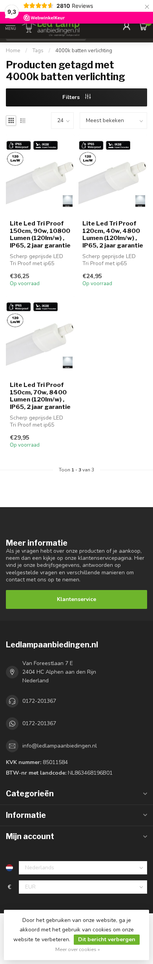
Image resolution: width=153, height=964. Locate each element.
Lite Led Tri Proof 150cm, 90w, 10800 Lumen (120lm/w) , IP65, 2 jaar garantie (40, 234)
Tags (38, 50)
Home (13, 50)
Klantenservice (76, 599)
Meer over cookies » (77, 949)
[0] (142, 26)
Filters (71, 97)
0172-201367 (39, 701)
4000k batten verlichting (83, 50)
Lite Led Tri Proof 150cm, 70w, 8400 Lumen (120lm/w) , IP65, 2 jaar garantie (40, 395)
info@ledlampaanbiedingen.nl (59, 746)
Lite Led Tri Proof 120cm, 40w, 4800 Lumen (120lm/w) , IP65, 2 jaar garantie (112, 234)
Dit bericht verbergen (106, 939)
